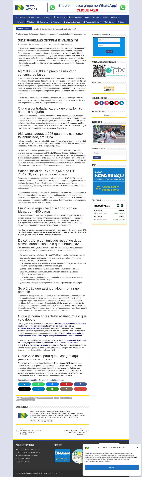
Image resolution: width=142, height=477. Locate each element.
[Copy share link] (66, 389)
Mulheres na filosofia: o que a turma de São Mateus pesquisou (74, 431)
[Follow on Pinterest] (96, 103)
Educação (35, 17)
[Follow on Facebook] (101, 103)
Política (115, 17)
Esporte (47, 17)
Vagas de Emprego (73, 22)
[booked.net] (109, 115)
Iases (56, 397)
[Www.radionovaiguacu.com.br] (62, 456)
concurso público (28, 397)
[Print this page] (80, 389)
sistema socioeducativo (26, 400)
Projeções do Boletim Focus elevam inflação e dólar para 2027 (54, 29)
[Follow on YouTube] (116, 103)
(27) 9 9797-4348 (23, 462)
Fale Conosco (110, 22)
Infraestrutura (60, 17)
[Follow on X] (111, 103)
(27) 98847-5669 (23, 459)
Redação (23, 44)
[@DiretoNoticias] (38, 420)
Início (19, 34)
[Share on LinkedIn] (38, 389)
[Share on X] (24, 389)
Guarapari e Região (92, 22)
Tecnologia (56, 22)
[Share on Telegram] (24, 384)
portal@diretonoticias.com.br (28, 455)
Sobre (122, 22)
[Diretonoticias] (34, 420)
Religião (20, 22)
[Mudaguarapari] (79, 456)
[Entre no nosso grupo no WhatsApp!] (87, 7)
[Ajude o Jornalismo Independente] (109, 70)
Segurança (44, 22)
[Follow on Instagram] (106, 103)
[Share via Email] (52, 389)
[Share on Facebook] (80, 384)
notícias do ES (66, 397)
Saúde (31, 22)
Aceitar (111, 467)
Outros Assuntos (93, 17)
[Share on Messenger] (52, 384)
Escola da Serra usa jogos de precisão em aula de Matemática (30, 431)
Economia (21, 17)
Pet (106, 17)
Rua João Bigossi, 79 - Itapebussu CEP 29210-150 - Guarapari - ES (29, 451)
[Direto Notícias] (26, 7)
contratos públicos (45, 397)
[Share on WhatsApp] (38, 384)
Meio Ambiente (76, 17)
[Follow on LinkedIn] (121, 103)
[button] (137, 448)
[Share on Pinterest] (66, 384)
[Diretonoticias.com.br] (31, 420)
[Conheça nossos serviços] (109, 181)
